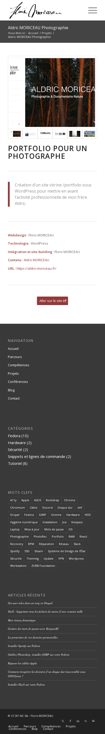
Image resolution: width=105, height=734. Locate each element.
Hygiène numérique (24, 522)
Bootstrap (52, 500)
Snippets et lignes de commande (36, 456)
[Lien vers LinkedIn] (78, 721)
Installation (50, 522)
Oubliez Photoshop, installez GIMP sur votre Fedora (38, 654)
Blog (11, 390)
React (83, 536)
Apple (25, 500)
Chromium (17, 507)
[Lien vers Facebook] (70, 721)
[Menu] (90, 10)
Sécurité (15, 449)
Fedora (14, 435)
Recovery (16, 544)
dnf (79, 507)
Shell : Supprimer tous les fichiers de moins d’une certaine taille (45, 611)
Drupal (14, 515)
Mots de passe (54, 529)
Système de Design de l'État (66, 551)
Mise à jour (32, 529)
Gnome (56, 515)
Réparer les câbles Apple (22, 663)
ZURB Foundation (43, 566)
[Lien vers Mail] (93, 721)
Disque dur (65, 507)
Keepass (77, 522)
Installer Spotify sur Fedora (24, 646)
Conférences (18, 381)
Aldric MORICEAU (36, 260)
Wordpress (76, 558)
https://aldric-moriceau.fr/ (36, 268)
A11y (13, 500)
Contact (14, 398)
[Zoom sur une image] (74, 134)
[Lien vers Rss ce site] (85, 721)
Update (49, 558)
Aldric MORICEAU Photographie (38, 27)
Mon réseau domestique (22, 620)
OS (70, 529)
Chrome (69, 500)
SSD (27, 551)
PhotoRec (40, 536)
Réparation (46, 544)
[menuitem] (90, 10)
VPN (61, 558)
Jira (64, 522)
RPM (31, 544)
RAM (72, 536)
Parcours (15, 356)
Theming (33, 558)
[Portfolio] (89, 134)
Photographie (19, 536)
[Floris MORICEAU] (43, 10)
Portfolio (58, 536)
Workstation (18, 566)
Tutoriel (15, 463)
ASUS (37, 500)
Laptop (15, 529)
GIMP (42, 515)
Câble (33, 507)
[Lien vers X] (63, 721)
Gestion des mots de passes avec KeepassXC (33, 629)
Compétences (18, 365)
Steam (38, 551)
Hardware (17, 442)
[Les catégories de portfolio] (45, 134)
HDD (88, 515)
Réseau (64, 544)
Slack (77, 544)
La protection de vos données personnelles (33, 637)
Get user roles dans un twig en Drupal (30, 603)
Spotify (15, 551)
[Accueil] (52, 92)
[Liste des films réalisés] (59, 134)
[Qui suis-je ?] (30, 134)
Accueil (13, 348)
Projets (13, 373)
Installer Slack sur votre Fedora (26, 684)
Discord (47, 507)
